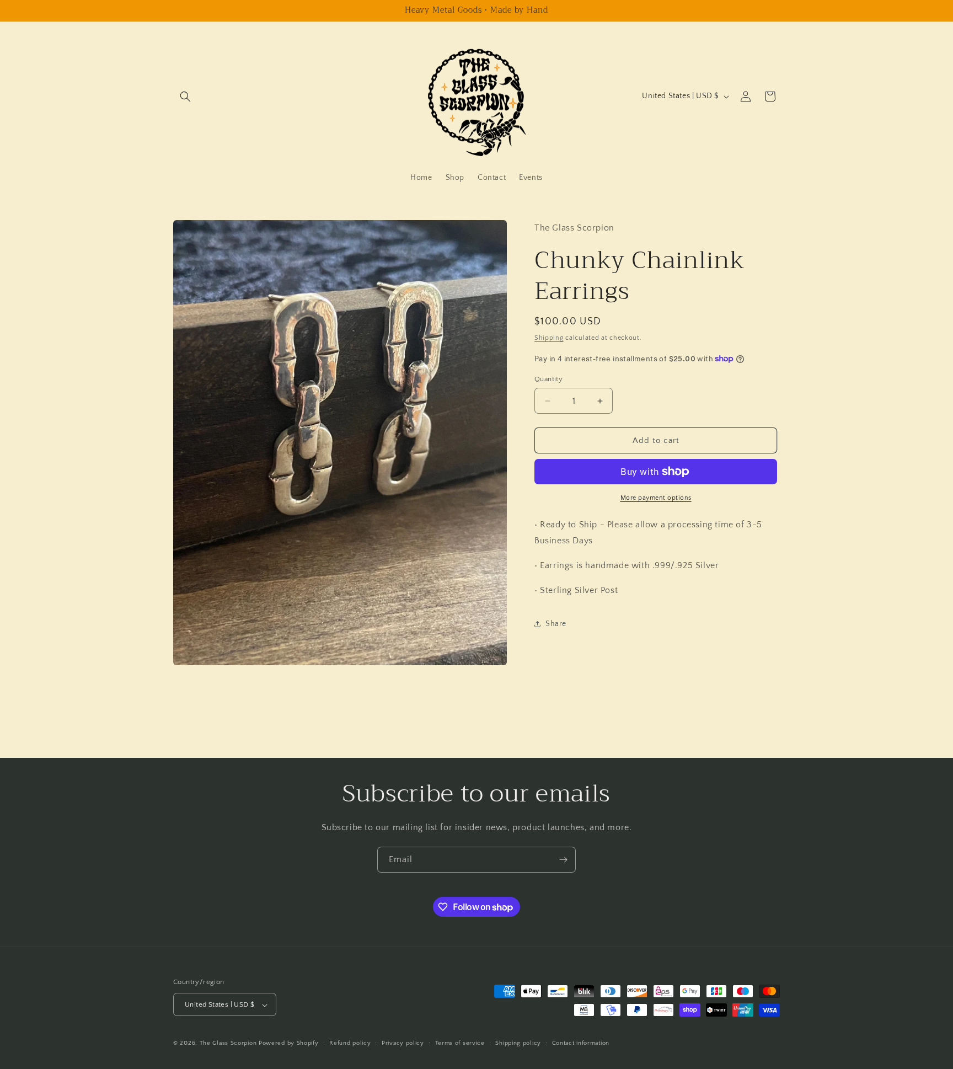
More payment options (656, 497)
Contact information (580, 1043)
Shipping (549, 337)
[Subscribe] (563, 860)
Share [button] (555, 623)
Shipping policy (518, 1043)
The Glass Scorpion (228, 1043)
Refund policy (350, 1043)
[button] (185, 96)
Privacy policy (403, 1043)
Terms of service (460, 1043)
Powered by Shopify (289, 1043)
